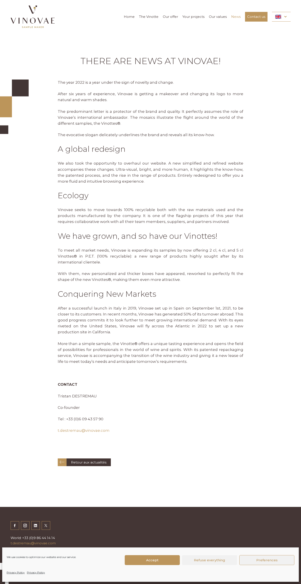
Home (129, 17)
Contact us (256, 17)
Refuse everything (209, 560)
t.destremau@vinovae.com (84, 430)
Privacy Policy (16, 572)
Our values (218, 17)
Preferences (267, 560)
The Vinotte (148, 17)
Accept (152, 560)
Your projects (193, 17)
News (236, 17)
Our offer (170, 17)
